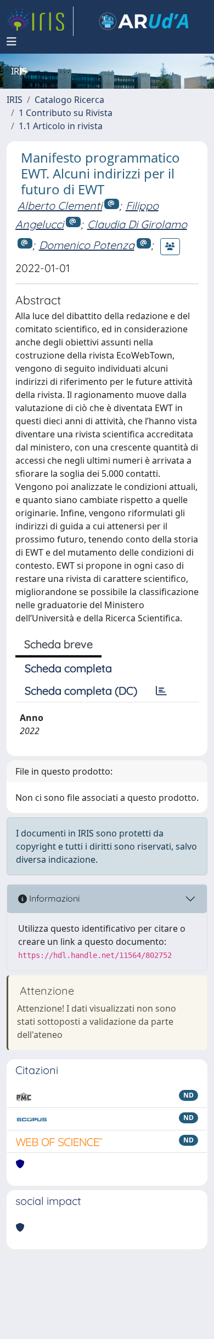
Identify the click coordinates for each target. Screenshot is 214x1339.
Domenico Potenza (86, 245)
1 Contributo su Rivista (65, 113)
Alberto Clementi (60, 205)
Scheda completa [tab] (68, 668)
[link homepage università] (144, 21)
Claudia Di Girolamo (137, 224)
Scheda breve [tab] (58, 644)
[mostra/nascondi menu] (11, 41)
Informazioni (53, 898)
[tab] (161, 690)
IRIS (14, 100)
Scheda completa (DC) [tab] (81, 690)
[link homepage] (40, 21)
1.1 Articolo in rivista (61, 126)
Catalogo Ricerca (69, 100)
